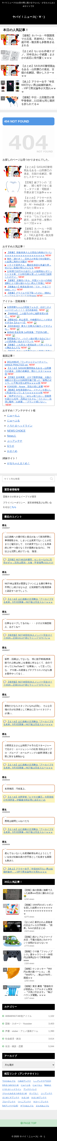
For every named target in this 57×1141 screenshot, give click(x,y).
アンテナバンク (30, 1089)
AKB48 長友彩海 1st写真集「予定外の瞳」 (28, 332)
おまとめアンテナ (39, 1097)
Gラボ (10, 446)
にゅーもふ (13, 415)
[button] (51, 479)
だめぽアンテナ (24, 1081)
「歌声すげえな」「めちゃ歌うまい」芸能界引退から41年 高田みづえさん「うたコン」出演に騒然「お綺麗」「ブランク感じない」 (28, 399)
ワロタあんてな (9, 1081)
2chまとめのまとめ (10, 1085)
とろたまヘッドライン (19, 425)
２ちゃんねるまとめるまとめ (14, 1093)
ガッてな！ (34, 1093)
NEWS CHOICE (16, 430)
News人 (11, 436)
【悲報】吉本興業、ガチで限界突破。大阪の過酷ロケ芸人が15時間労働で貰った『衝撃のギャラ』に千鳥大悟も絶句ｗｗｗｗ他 (28, 380)
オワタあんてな (27, 1106)
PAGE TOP (29, 1123)
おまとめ (12, 451)
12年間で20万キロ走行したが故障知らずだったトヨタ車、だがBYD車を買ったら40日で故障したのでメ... (28, 274)
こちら (13, 507)
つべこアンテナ (24, 1102)
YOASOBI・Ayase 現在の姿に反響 (25, 386)
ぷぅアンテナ (14, 441)
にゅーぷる (13, 420)
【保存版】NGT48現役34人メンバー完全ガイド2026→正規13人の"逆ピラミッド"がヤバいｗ (27, 636)
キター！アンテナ (40, 1102)
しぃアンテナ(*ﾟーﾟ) (42, 1081)
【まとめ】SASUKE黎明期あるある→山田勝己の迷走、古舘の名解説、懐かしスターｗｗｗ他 (28, 371)
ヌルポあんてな (42, 1106)
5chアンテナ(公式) (10, 1106)
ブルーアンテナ (9, 1102)
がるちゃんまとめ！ (18, 463)
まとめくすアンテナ (10, 1097)
